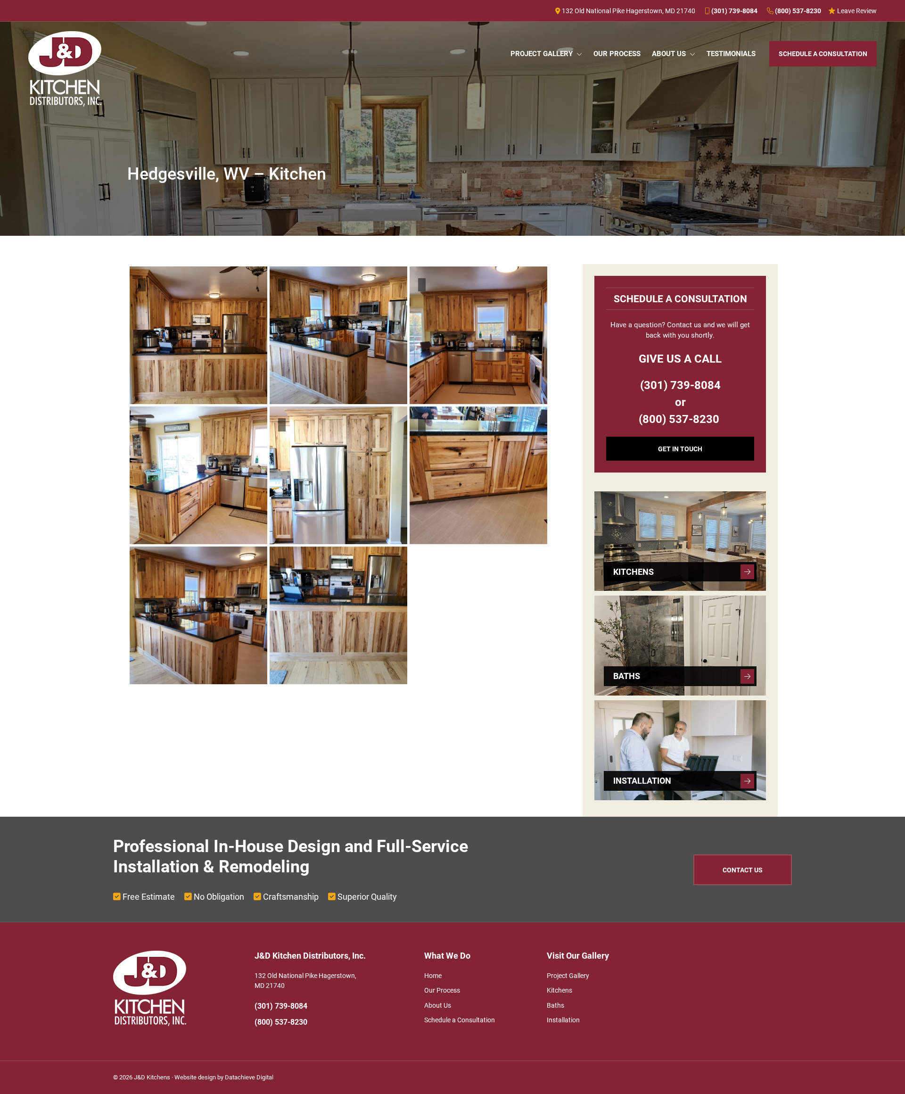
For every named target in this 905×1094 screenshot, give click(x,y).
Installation (563, 1019)
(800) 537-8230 (797, 10)
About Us (437, 1005)
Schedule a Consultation (459, 1019)
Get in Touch (680, 448)
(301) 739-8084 (733, 10)
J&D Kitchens (152, 1077)
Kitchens (559, 990)
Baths (555, 1005)
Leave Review (856, 10)
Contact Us (743, 869)
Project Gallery (568, 975)
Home (433, 975)
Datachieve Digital (249, 1077)
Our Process (442, 990)
